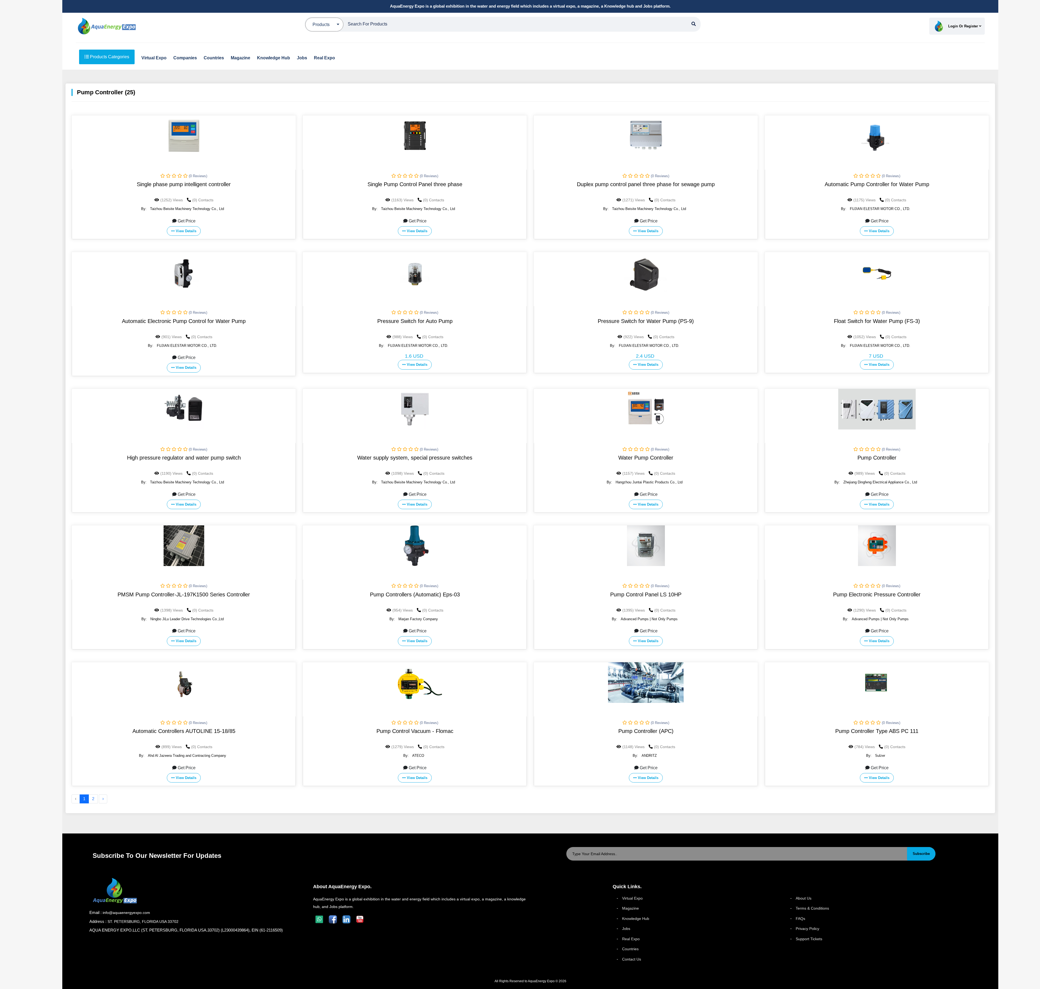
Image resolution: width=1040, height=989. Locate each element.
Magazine (630, 908)
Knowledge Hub (635, 918)
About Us (803, 898)
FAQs (800, 918)
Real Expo (631, 939)
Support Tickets (809, 939)
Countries (630, 949)
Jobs (626, 928)
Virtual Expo (632, 898)
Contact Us (631, 959)
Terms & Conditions (812, 908)
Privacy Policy (807, 928)
